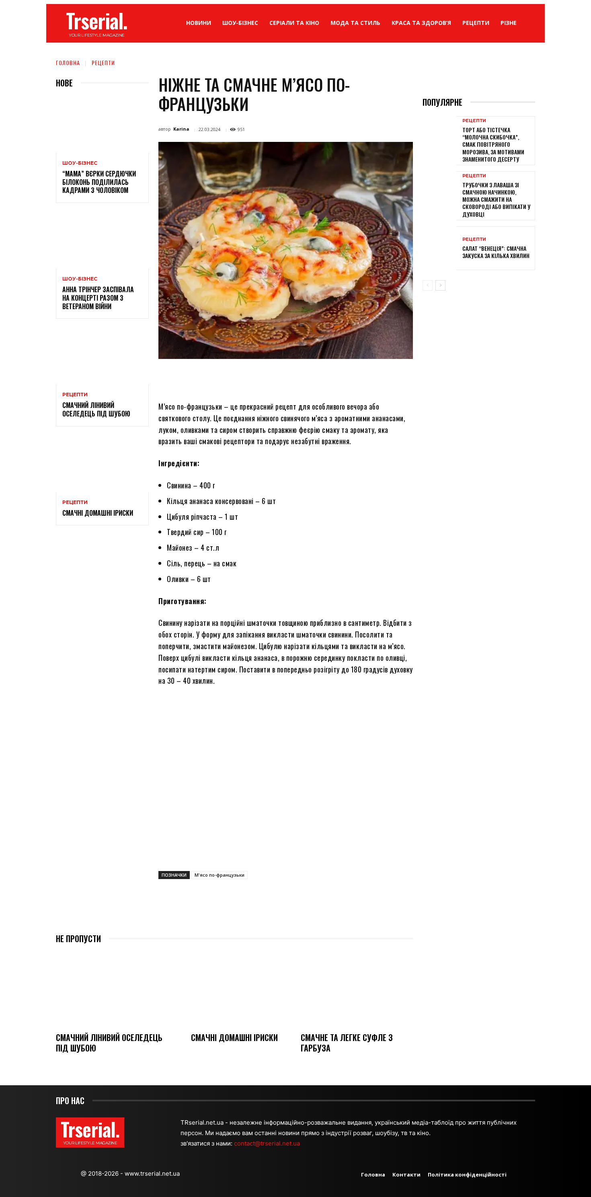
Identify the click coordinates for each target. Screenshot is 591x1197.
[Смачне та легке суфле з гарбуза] (357, 989)
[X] (246, 377)
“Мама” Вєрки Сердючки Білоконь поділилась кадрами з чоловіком (99, 182)
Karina (181, 129)
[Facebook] (228, 377)
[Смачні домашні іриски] (102, 464)
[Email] (302, 377)
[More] (357, 377)
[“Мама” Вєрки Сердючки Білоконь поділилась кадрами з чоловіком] (102, 125)
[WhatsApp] (283, 377)
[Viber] (339, 377)
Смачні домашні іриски (97, 513)
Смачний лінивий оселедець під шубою (96, 409)
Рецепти (103, 62)
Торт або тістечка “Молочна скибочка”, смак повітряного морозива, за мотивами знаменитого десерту (493, 144)
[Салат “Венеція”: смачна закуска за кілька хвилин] (439, 248)
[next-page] (440, 285)
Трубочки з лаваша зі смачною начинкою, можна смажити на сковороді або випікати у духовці (496, 199)
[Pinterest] (265, 377)
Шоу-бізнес (79, 163)
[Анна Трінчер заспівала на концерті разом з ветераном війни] (102, 241)
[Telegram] (320, 377)
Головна (68, 62)
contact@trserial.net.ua (268, 1143)
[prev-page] (428, 285)
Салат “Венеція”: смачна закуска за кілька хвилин (495, 252)
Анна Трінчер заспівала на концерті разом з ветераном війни (98, 298)
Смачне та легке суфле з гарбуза (347, 1042)
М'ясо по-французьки (219, 875)
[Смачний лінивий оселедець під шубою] (102, 356)
